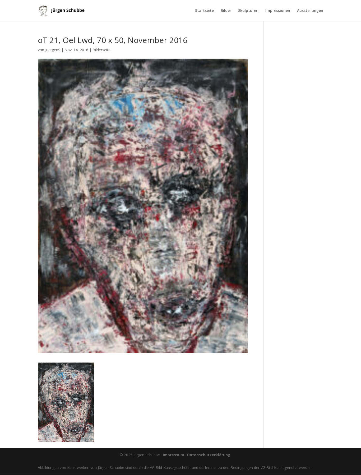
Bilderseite (101, 49)
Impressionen (277, 11)
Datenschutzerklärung (208, 454)
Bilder (226, 11)
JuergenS (52, 49)
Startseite (204, 11)
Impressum (173, 454)
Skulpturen (248, 11)
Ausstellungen (310, 11)
